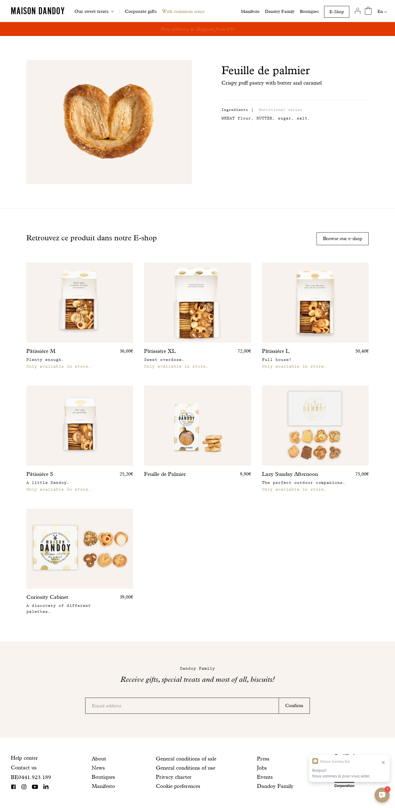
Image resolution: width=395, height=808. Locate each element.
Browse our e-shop (342, 238)
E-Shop (336, 11)
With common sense (183, 11)
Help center (24, 758)
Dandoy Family (280, 11)
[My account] (357, 11)
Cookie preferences (178, 786)
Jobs (262, 767)
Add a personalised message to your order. (197, 29)
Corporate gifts (141, 11)
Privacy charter (174, 777)
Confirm (294, 705)
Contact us (24, 767)
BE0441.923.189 (31, 777)
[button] (234, 110)
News (98, 767)
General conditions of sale (186, 758)
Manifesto (250, 11)
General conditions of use (185, 767)
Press (263, 758)
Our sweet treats (91, 11)
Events (265, 777)
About (99, 758)
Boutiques (309, 11)
